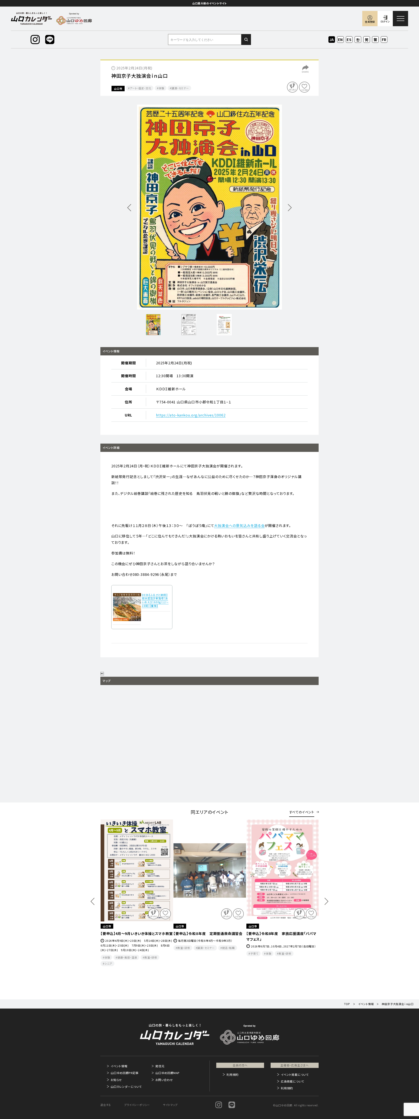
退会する (105, 1105)
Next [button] (326, 901)
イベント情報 (119, 1066)
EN (340, 39)
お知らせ (116, 1080)
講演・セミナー (180, 88)
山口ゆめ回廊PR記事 (125, 1073)
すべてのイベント (301, 812)
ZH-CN (367, 40)
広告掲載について (292, 1081)
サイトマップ (170, 1105)
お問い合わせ (164, 1080)
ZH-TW (375, 40)
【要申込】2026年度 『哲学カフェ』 (272, 933)
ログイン (385, 21)
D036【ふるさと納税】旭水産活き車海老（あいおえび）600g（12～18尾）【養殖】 (155, 600)
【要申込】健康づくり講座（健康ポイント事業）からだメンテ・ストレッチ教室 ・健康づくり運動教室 (208, 939)
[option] (209, 207)
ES (349, 39)
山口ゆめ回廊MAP (167, 1073)
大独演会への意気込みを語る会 (239, 525)
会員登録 (370, 21)
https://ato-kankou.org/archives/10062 (191, 415)
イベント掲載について (295, 1075)
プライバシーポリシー (137, 1105)
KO (358, 39)
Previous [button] (92, 901)
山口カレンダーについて (126, 1087)
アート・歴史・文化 (140, 88)
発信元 (159, 1066)
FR (384, 39)
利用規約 (233, 1075)
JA (332, 39)
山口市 (118, 88)
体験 (161, 88)
